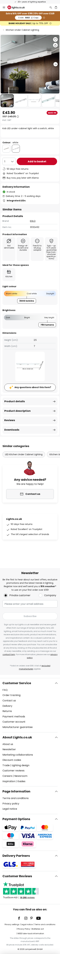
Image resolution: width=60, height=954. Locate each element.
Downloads (11, 430)
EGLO (33, 221)
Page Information (16, 791)
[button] (7, 100)
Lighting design (20, 765)
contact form (9, 654)
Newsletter (9, 749)
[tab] (30, 705)
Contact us (9, 700)
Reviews (9, 420)
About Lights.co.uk (17, 737)
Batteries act (38, 929)
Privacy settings (12, 924)
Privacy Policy (24, 929)
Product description (17, 411)
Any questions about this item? (32, 387)
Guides (21, 781)
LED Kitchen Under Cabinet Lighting (23, 454)
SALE (28, 17)
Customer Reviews (17, 876)
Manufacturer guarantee (17, 727)
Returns (7, 711)
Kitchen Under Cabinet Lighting (22, 29)
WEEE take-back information (31, 933)
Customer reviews (13, 770)
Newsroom (20, 776)
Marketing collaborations (17, 755)
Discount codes (11, 760)
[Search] (50, 7)
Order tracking (11, 695)
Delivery (7, 706)
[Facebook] (21, 918)
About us (7, 744)
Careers (7, 776)
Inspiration (8, 781)
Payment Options (16, 819)
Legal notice (9, 809)
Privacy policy (10, 803)
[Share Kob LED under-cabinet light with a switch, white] (55, 45)
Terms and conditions (15, 798)
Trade (6, 765)
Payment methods (13, 716)
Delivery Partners (16, 856)
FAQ (5, 690)
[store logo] (17, 7)
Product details (14, 401)
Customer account (13, 721)
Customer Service (16, 683)
